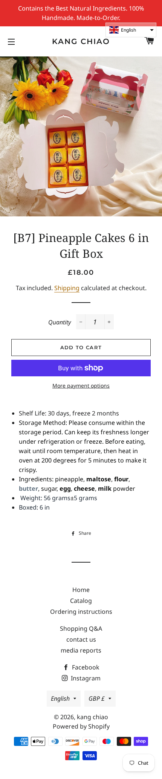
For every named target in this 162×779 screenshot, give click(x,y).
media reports (81, 650)
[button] (130, 30)
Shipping (66, 288)
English (60, 698)
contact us (81, 639)
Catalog (81, 600)
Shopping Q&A (81, 628)
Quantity (59, 322)
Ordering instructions (81, 611)
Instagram (85, 678)
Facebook (84, 667)
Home (81, 590)
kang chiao (81, 41)
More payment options (81, 385)
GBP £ (97, 698)
